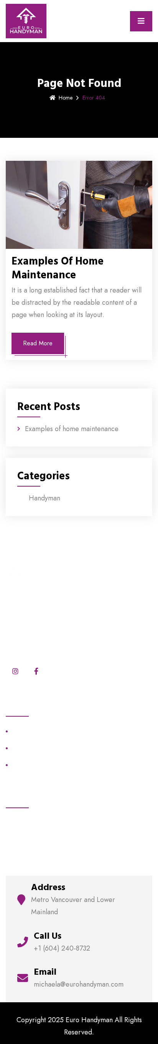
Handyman (44, 498)
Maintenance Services (40, 731)
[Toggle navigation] (141, 21)
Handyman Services (37, 747)
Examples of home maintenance (58, 268)
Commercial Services (38, 764)
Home (65, 97)
